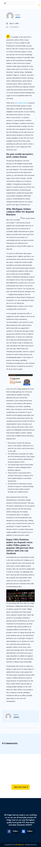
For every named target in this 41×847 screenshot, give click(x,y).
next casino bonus (21, 103)
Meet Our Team (20, 787)
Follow (15, 831)
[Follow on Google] (23, 831)
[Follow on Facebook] (9, 831)
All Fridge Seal (19, 845)
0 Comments (14, 27)
